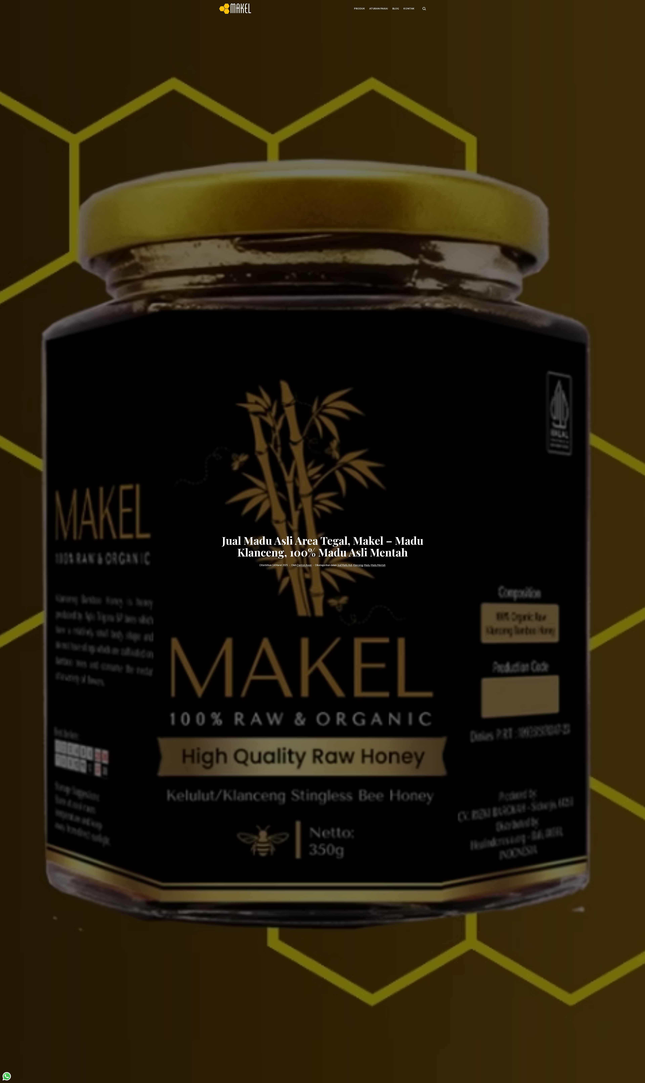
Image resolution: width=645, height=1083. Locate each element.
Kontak (408, 8)
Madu (367, 565)
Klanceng (358, 565)
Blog (395, 8)
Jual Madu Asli (344, 565)
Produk (359, 8)
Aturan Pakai (378, 8)
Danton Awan (304, 565)
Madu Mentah (378, 565)
